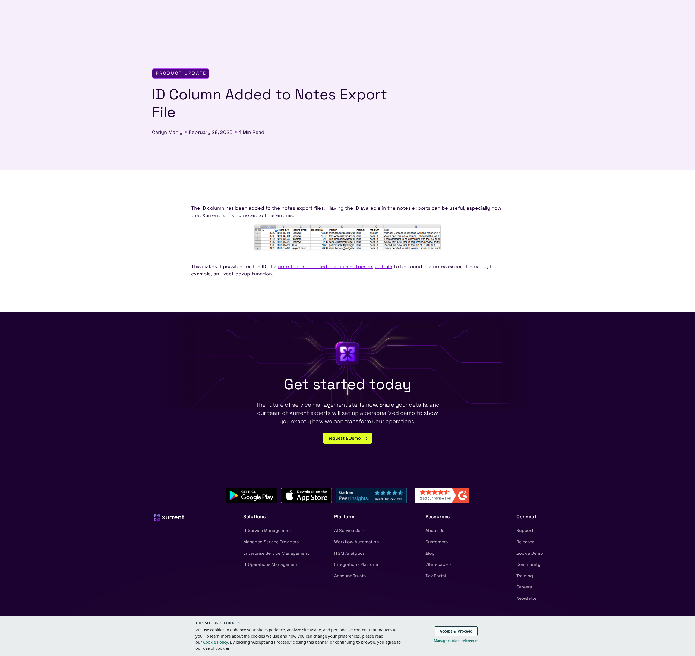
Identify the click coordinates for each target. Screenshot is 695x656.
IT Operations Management (271, 564)
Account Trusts (350, 576)
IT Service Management (267, 530)
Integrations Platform (356, 564)
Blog (430, 553)
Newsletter (527, 598)
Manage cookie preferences (456, 640)
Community (528, 564)
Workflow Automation (356, 542)
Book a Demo (529, 553)
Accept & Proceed (456, 631)
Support (524, 530)
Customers (436, 542)
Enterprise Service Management (276, 553)
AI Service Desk (349, 530)
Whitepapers (438, 564)
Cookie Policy (215, 642)
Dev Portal (435, 576)
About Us (434, 530)
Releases (525, 542)
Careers (524, 587)
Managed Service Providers (271, 542)
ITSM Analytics (349, 553)
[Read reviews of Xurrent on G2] (442, 495)
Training (524, 576)
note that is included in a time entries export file (335, 266)
